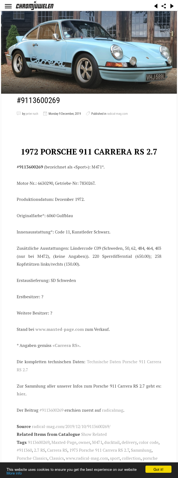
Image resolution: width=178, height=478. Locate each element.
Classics (56, 458)
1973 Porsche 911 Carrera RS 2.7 (99, 450)
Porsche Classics (32, 458)
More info (14, 473)
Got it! (158, 469)
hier (21, 393)
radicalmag (112, 410)
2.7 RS (39, 450)
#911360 (24, 450)
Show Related (94, 434)
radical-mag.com (117, 113)
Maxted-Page (63, 442)
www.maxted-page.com (59, 329)
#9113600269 (51, 410)
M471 (97, 442)
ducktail (112, 442)
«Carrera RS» (66, 345)
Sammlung (141, 450)
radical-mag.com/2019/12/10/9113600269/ (71, 426)
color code (148, 442)
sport (115, 458)
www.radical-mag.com (87, 458)
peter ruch (32, 114)
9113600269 (38, 442)
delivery (129, 442)
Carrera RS (57, 450)
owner (84, 442)
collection (131, 458)
